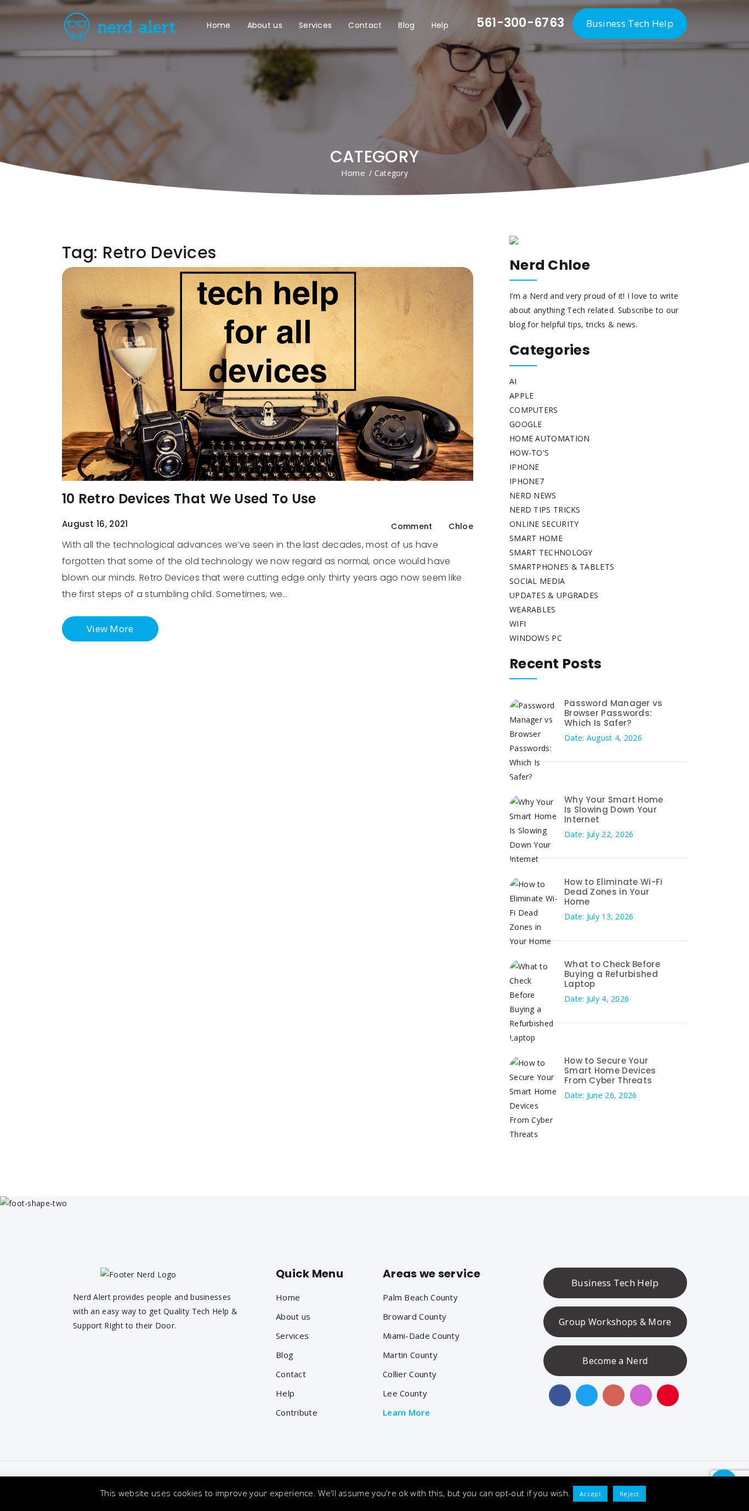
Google (525, 424)
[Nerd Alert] (120, 24)
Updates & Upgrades (553, 595)
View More (110, 628)
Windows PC (535, 638)
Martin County (410, 1354)
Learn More (406, 1412)
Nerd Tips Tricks (545, 509)
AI (513, 381)
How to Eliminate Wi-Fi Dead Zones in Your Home (613, 891)
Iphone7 (526, 481)
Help (440, 25)
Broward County (414, 1316)
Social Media (537, 581)
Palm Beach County (420, 1297)
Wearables (532, 609)
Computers (533, 410)
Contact (365, 25)
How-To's (529, 452)
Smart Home (536, 538)
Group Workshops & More (615, 1322)
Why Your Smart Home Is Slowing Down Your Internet (613, 809)
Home (218, 25)
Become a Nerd (615, 1361)
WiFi (517, 623)
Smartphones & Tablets (561, 566)
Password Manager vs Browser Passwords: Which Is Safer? (613, 713)
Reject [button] (629, 1494)
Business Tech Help (629, 23)
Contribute (296, 1412)
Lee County (405, 1393)
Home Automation (549, 438)
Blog (406, 25)
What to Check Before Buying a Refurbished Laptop (612, 974)
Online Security (544, 524)
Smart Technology (551, 552)
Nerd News (533, 495)
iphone (524, 467)
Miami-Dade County (421, 1335)
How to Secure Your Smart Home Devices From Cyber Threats (610, 1070)
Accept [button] (590, 1494)
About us (264, 25)
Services (315, 25)
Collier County (409, 1373)
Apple (521, 395)
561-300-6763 (518, 23)
